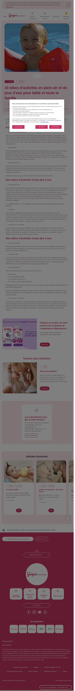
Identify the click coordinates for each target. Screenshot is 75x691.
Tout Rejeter (42, 126)
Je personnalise (18, 126)
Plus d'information (44, 122)
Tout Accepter (55, 126)
